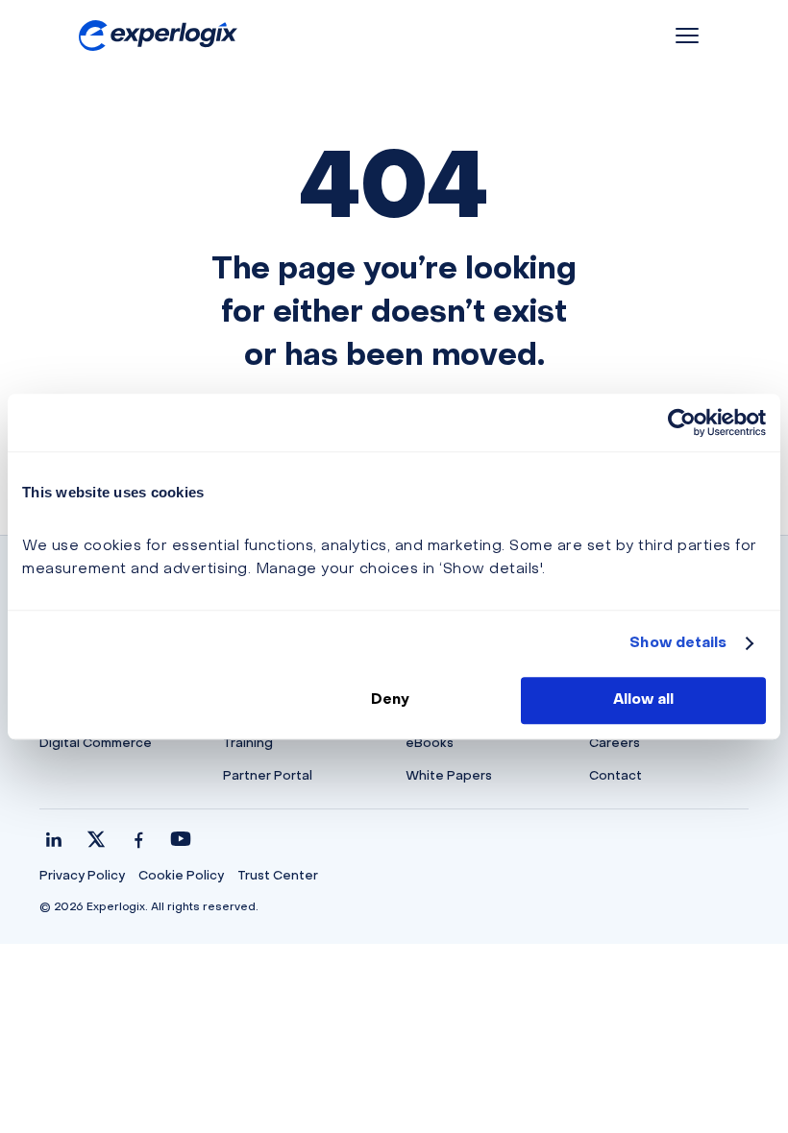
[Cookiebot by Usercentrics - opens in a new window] (682, 422)
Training (248, 744)
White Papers (449, 777)
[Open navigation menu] (687, 35)
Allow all (643, 700)
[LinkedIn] (53, 839)
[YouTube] (180, 839)
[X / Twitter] (96, 839)
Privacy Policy (82, 876)
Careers (614, 744)
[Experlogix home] (158, 36)
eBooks (430, 744)
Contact (615, 777)
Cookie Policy (181, 876)
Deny (390, 700)
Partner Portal (267, 777)
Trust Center (277, 876)
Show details (677, 643)
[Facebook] (138, 839)
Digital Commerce (95, 744)
